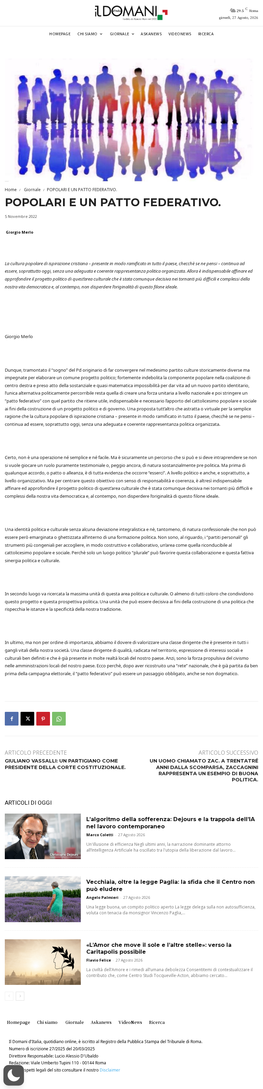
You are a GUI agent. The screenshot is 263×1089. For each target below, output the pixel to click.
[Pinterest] (43, 719)
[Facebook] (11, 719)
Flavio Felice (98, 960)
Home (11, 190)
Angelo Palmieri (102, 897)
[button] (13, 1075)
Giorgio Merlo (19, 232)
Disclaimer (110, 1070)
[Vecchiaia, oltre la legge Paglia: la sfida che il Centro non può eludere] (43, 899)
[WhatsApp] (59, 719)
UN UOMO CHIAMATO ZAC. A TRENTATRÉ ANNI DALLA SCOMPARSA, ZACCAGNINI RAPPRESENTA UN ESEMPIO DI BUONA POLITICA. (204, 770)
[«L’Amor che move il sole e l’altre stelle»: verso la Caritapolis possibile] (43, 962)
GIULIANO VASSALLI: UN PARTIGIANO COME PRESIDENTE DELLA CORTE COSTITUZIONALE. (65, 764)
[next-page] (20, 996)
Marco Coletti (99, 834)
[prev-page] (9, 996)
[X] (27, 719)
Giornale (32, 190)
